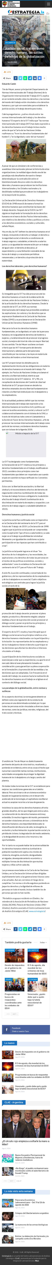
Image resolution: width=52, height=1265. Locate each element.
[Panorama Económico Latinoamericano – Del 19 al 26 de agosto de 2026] (7, 1203)
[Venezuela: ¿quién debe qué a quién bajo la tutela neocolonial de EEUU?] (37, 985)
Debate (9, 979)
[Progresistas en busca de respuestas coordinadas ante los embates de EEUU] (14, 985)
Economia (10, 950)
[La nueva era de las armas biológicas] (7, 1228)
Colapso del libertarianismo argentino (32, 1213)
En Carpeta (10, 43)
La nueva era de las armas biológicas (31, 1225)
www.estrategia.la (37, 911)
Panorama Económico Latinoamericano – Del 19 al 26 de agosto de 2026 (30, 1202)
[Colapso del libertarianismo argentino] (7, 1216)
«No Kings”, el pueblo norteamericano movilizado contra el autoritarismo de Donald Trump (32, 1170)
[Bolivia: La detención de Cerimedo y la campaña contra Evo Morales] (7, 1239)
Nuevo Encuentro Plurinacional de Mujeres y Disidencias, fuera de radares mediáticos (30, 1157)
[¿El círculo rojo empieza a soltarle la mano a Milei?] (26, 1124)
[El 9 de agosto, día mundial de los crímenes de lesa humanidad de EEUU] (37, 956)
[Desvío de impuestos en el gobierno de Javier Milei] (14, 956)
